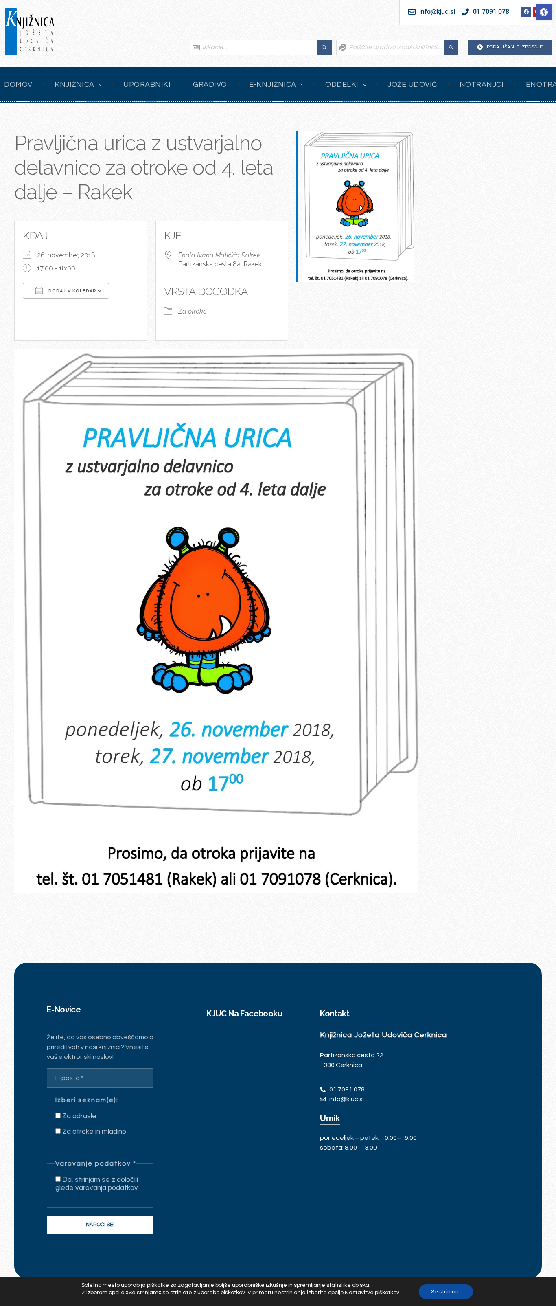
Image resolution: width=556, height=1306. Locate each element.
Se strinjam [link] (143, 1292)
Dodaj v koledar (71, 291)
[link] (544, 12)
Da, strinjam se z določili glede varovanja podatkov (96, 1184)
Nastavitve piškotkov (372, 1292)
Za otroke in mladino (93, 1131)
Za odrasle (78, 1116)
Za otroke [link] (192, 311)
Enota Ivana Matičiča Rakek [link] (219, 255)
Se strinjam (446, 1292)
